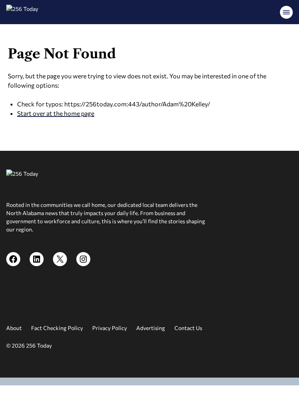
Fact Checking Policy (57, 328)
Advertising (150, 328)
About (14, 328)
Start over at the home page (55, 113)
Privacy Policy (109, 328)
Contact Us (188, 328)
